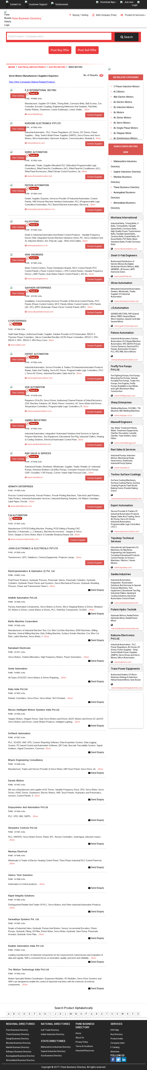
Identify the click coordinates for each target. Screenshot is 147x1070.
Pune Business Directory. (73, 1067)
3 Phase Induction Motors (127, 86)
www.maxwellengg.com (125, 443)
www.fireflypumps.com (124, 396)
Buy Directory (117, 1034)
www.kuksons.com (36, 143)
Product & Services (134, 15)
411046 (17, 329)
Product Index (117, 1038)
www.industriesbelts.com (125, 249)
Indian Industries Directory (52, 1034)
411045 (17, 714)
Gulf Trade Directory (50, 1030)
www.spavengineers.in (37, 278)
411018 (34, 395)
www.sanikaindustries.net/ (126, 603)
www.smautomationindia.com (25, 539)
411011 (17, 652)
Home (12, 67)
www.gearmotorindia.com (126, 326)
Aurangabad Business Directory (20, 1056)
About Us (80, 1037)
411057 (17, 693)
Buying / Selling (80, 15)
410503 (34, 98)
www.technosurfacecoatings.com (126, 498)
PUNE (10, 575)
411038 (17, 879)
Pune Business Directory (17, 1030)
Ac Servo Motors (122, 122)
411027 (17, 737)
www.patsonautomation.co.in (41, 209)
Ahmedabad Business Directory (20, 1060)
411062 (34, 429)
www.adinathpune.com (21, 506)
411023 (17, 923)
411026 (34, 127)
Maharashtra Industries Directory (56, 1047)
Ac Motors (119, 112)
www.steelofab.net (123, 276)
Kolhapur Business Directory (18, 1051)
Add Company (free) (106, 15)
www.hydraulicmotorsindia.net (125, 628)
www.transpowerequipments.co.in (126, 688)
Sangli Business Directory (17, 1038)
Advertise (115, 1051)
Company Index (118, 1043)
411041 (17, 524)
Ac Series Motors (122, 117)
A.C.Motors (119, 91)
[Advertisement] (128, 710)
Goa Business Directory (51, 1055)
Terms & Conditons (84, 1046)
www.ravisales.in (35, 477)
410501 (17, 575)
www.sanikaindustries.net (39, 444)
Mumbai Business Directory (18, 1043)
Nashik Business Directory (17, 1047)
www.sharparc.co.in (123, 415)
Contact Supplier (94, 115)
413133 (34, 296)
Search (128, 37)
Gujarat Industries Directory (127, 171)
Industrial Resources (85, 1050)
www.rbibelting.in (35, 114)
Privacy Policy (82, 1042)
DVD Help (115, 1030)
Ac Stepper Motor (122, 133)
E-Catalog (115, 1047)
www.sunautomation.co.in (39, 411)
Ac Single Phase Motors (126, 128)
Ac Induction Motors (124, 107)
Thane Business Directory (126, 187)
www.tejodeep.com (123, 567)
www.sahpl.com (18, 345)
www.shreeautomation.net (39, 176)
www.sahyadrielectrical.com (40, 311)
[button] (108, 2)
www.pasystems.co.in (37, 245)
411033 (34, 230)
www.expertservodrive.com (40, 378)
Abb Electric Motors (124, 96)
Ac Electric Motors (123, 102)
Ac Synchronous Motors (126, 138)
